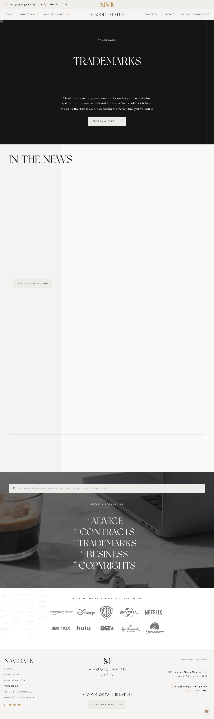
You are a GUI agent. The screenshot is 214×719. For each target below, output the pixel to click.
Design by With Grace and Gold (191, 676)
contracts (107, 532)
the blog (11, 686)
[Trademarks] (120, 121)
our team (11, 675)
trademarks (107, 543)
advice (107, 521)
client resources (18, 692)
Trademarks (107, 61)
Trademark (107, 40)
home (8, 669)
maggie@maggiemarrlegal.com (26, 4)
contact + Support (19, 697)
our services (14, 680)
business (107, 554)
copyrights (107, 565)
